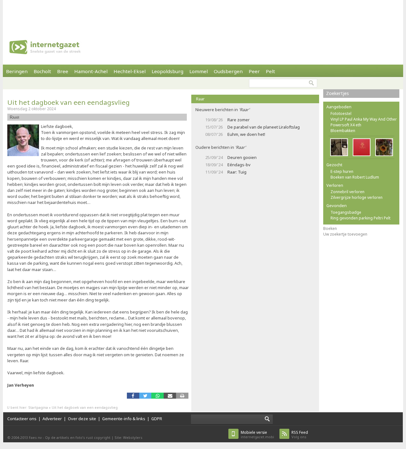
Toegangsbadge (346, 212)
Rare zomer (238, 120)
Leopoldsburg (167, 71)
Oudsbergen (228, 71)
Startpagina (38, 407)
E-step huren (342, 171)
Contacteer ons (21, 418)
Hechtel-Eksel (130, 71)
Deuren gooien (242, 157)
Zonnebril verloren (347, 191)
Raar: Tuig (236, 172)
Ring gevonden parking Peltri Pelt (360, 218)
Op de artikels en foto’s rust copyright (77, 437)
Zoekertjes (337, 93)
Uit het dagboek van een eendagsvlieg (68, 102)
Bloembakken (343, 130)
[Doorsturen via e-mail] (170, 396)
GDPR (156, 418)
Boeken (330, 228)
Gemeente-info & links (123, 418)
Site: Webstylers (128, 437)
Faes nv (35, 437)
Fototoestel (341, 113)
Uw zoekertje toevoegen (345, 234)
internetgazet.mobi (257, 434)
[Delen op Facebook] (133, 396)
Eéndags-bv (239, 165)
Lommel (198, 71)
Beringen (17, 71)
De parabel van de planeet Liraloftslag (263, 127)
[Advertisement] (203, 14)
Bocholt (42, 71)
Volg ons (299, 434)
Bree (62, 71)
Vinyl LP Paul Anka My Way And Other (364, 119)
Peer (254, 71)
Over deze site (82, 418)
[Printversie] (182, 396)
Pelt (270, 71)
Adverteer (52, 418)
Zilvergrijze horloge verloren (357, 197)
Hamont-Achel (91, 71)
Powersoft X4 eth (346, 125)
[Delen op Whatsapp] (157, 396)
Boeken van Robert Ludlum (355, 177)
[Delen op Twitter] (145, 396)
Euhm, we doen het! (246, 134)
